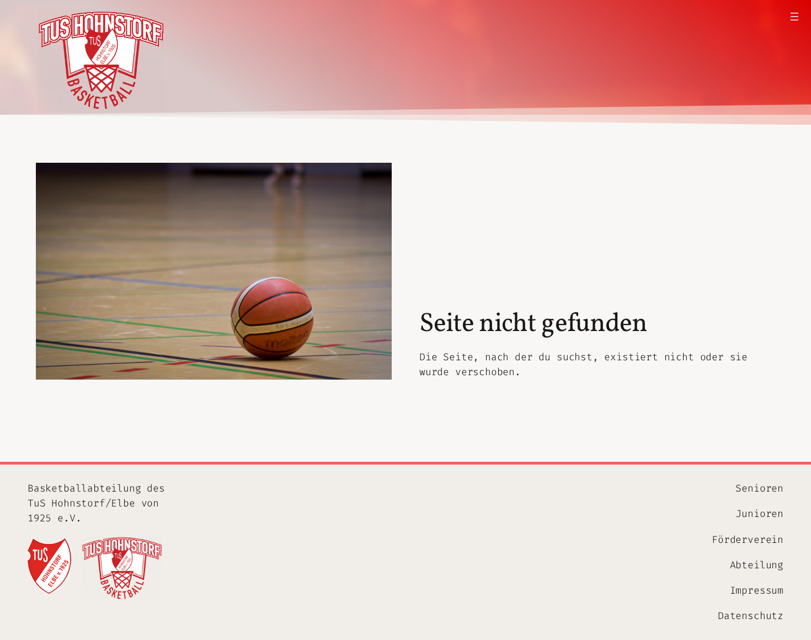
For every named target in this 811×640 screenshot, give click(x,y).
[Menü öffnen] (794, 16)
